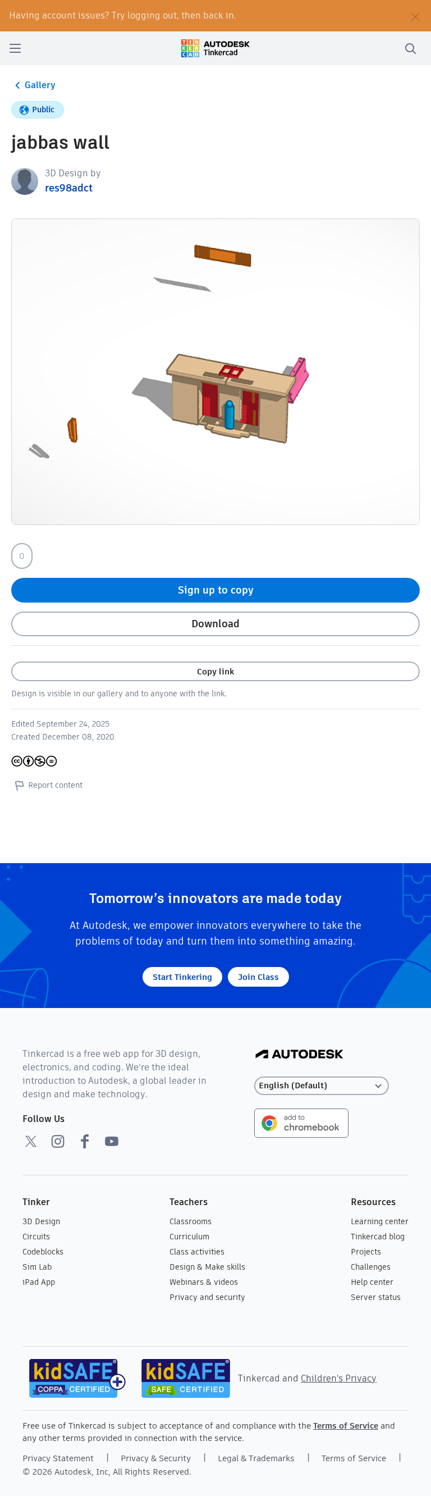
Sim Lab (37, 1266)
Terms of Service (345, 1425)
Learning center (380, 1221)
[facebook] (84, 1141)
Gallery (40, 85)
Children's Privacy (339, 1378)
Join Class (258, 977)
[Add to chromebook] (301, 1122)
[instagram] (57, 1141)
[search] (410, 48)
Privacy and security (207, 1297)
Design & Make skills (207, 1266)
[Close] (415, 16)
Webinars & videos (203, 1282)
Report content (55, 785)
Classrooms (190, 1221)
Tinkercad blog (378, 1236)
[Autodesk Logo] (299, 1055)
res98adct (69, 188)
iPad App (38, 1282)
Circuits (36, 1236)
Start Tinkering (182, 977)
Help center (372, 1282)
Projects (366, 1251)
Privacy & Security (156, 1458)
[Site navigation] (15, 48)
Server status (376, 1297)
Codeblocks (42, 1251)
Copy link (215, 671)
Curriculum (189, 1236)
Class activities (196, 1251)
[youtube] (111, 1141)
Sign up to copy (216, 590)
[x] (30, 1141)
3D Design (41, 1221)
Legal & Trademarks (256, 1458)
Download (215, 624)
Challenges (371, 1266)
